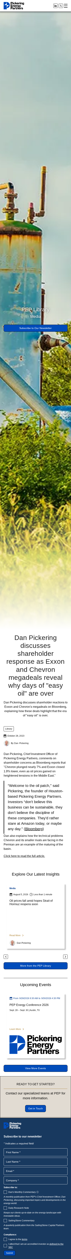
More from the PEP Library (35, 965)
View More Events (35, 1068)
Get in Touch (35, 1108)
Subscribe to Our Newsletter (35, 328)
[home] (14, 5)
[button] (66, 6)
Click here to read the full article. (24, 856)
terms (24, 1239)
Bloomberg (34, 829)
